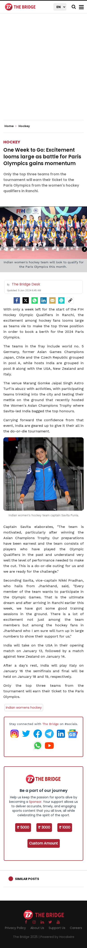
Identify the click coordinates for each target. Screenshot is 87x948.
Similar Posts (27, 879)
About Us (37, 928)
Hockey (11, 142)
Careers (76, 928)
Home (9, 126)
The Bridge (50, 724)
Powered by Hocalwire (57, 937)
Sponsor (35, 801)
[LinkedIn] (43, 300)
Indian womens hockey (24, 707)
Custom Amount (43, 843)
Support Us (57, 928)
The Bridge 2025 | (26, 937)
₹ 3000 (44, 827)
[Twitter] (25, 300)
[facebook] (16, 300)
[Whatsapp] (34, 300)
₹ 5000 (23, 827)
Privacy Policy (15, 928)
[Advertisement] (43, 70)
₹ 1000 (64, 827)
